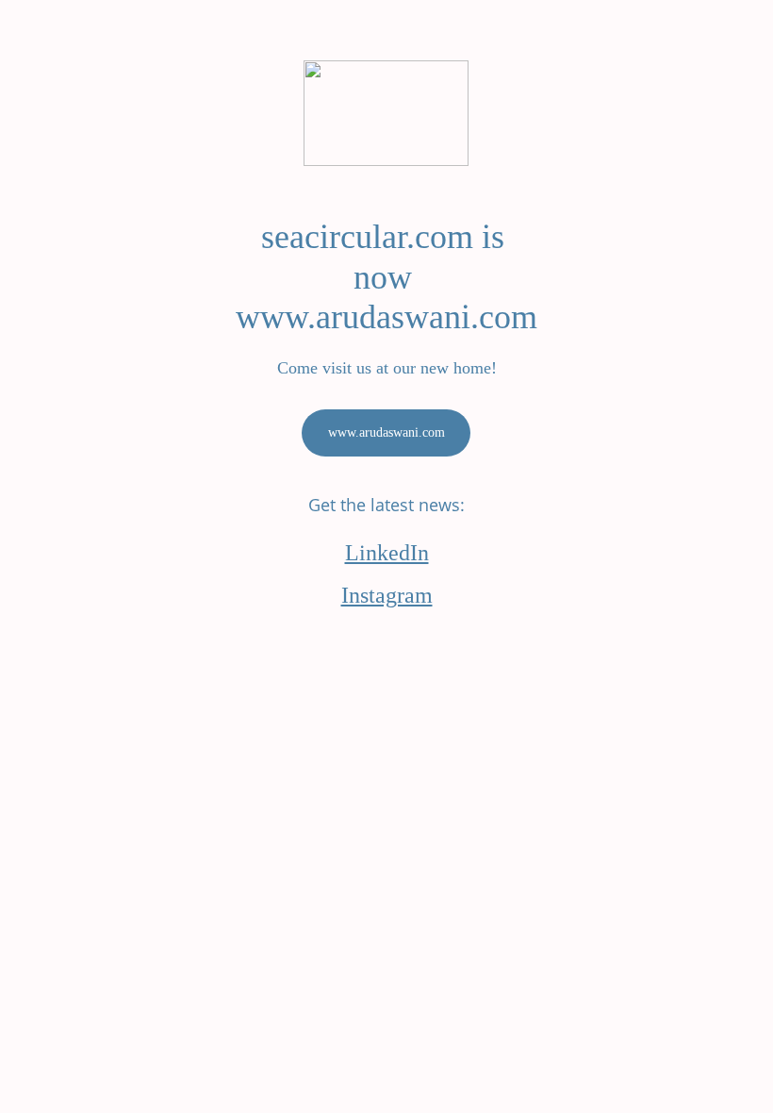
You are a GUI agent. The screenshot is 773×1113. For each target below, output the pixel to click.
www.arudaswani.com (386, 432)
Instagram (387, 595)
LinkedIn (387, 552)
